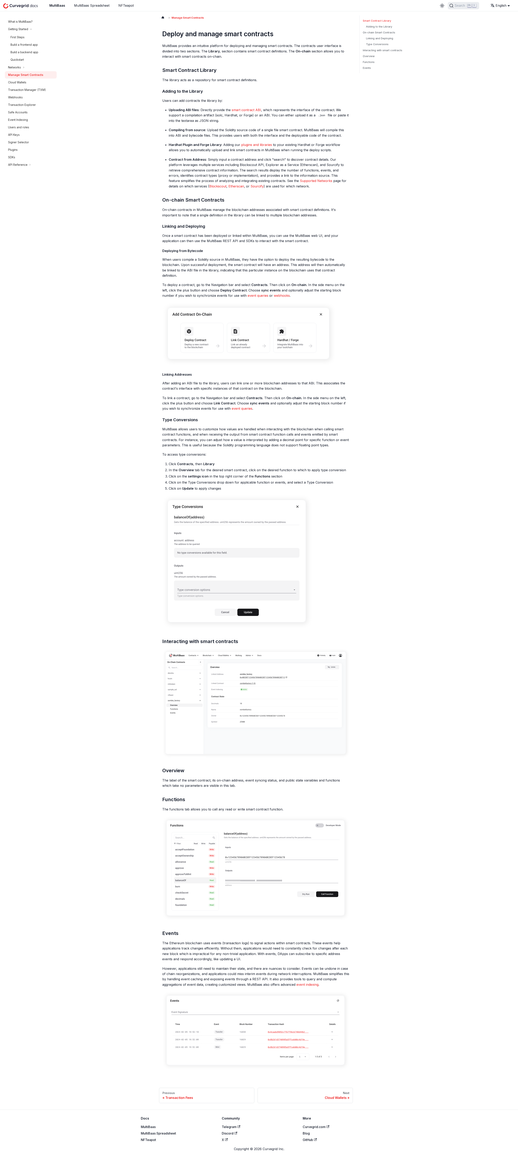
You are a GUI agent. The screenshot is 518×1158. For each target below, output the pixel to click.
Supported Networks (316, 181)
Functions (369, 62)
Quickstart (17, 59)
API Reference (18, 164)
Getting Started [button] (18, 29)
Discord (228, 1133)
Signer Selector (18, 142)
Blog (306, 1133)
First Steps (17, 37)
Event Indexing (18, 119)
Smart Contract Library (377, 20)
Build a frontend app (24, 44)
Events (367, 67)
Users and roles (18, 127)
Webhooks (15, 97)
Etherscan (236, 186)
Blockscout (217, 186)
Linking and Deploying (379, 38)
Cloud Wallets (17, 82)
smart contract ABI (246, 110)
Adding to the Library (379, 26)
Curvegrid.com (314, 1127)
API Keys (14, 134)
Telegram (229, 1127)
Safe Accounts (18, 112)
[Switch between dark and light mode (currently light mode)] (442, 5)
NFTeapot (126, 5)
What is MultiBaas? (20, 21)
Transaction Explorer (22, 104)
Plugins (13, 149)
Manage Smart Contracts (25, 75)
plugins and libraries (256, 145)
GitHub (308, 1140)
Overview (369, 56)
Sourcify (257, 186)
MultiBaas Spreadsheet (91, 5)
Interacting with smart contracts (382, 50)
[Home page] (163, 18)
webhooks (282, 295)
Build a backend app (24, 52)
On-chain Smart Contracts (379, 32)
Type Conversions (377, 44)
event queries (258, 295)
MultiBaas (57, 5)
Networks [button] (14, 67)
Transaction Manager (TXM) (27, 89)
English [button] (501, 5)
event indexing (307, 985)
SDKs (11, 157)
